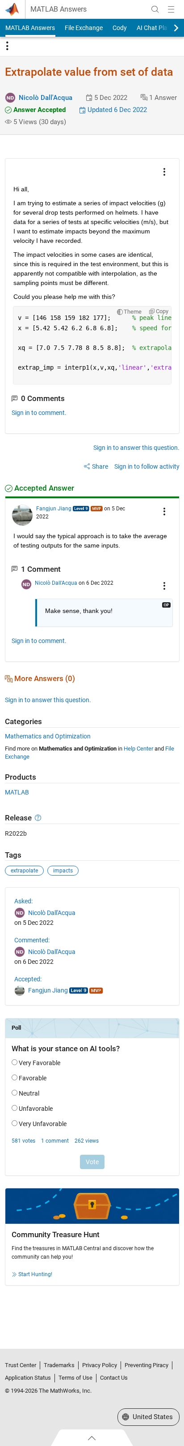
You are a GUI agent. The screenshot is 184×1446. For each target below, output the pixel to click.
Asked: (23, 901)
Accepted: (28, 979)
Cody (120, 27)
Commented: (32, 940)
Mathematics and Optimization (48, 736)
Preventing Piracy (146, 1365)
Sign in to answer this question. (136, 447)
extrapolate (24, 871)
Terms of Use (75, 1377)
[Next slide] (168, 28)
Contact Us (114, 1377)
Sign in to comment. (39, 412)
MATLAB (17, 792)
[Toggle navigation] (7, 46)
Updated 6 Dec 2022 (116, 110)
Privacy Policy (99, 1365)
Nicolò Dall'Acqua (45, 98)
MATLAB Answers (58, 9)
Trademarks (59, 1365)
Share (100, 466)
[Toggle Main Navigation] (171, 9)
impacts (63, 871)
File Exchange (84, 27)
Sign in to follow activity (147, 466)
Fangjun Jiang (53, 508)
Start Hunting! (35, 1274)
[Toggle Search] (155, 9)
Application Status (28, 1377)
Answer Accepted (39, 110)
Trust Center (20, 1365)
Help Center (138, 748)
